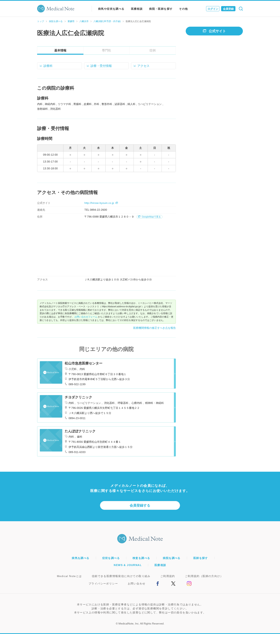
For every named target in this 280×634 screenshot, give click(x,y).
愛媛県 (71, 21)
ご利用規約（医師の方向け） (204, 576)
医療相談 (137, 8)
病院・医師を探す (161, 8)
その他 (183, 8)
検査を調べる (141, 558)
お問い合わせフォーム (85, 316)
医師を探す (200, 558)
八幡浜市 (84, 21)
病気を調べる (80, 558)
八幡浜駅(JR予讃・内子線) (107, 21)
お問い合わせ (136, 583)
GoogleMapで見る (151, 216)
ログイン (213, 8)
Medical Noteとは (69, 576)
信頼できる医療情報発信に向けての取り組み (121, 576)
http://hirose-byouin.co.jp (99, 202)
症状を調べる (111, 558)
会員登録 (228, 8)
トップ (40, 21)
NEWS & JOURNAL (128, 565)
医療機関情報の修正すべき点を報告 (154, 327)
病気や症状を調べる (111, 8)
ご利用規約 (167, 576)
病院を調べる (56, 21)
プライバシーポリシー (103, 583)
